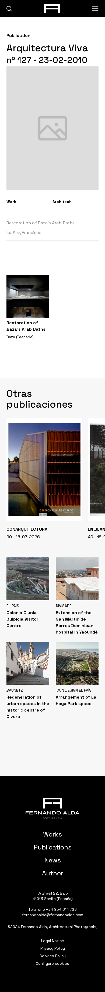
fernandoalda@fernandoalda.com (52, 914)
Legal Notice (52, 940)
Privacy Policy (52, 948)
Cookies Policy (53, 955)
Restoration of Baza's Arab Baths (40, 223)
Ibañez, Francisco (23, 232)
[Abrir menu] (95, 8)
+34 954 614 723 (61, 909)
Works (52, 834)
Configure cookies (52, 963)
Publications (53, 847)
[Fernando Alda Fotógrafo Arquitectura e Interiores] (52, 808)
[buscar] (9, 9)
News (52, 860)
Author (52, 873)
